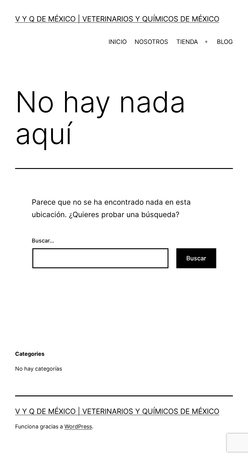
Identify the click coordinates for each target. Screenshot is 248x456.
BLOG (225, 41)
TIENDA (187, 41)
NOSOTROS (151, 41)
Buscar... (43, 240)
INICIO (118, 41)
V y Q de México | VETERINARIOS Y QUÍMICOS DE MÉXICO (117, 19)
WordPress (78, 426)
